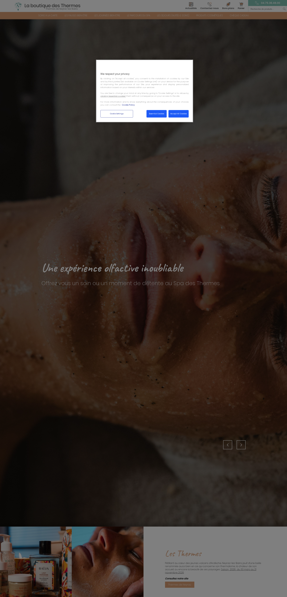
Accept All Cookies (178, 114)
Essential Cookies (156, 114)
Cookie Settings (117, 114)
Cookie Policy (128, 104)
